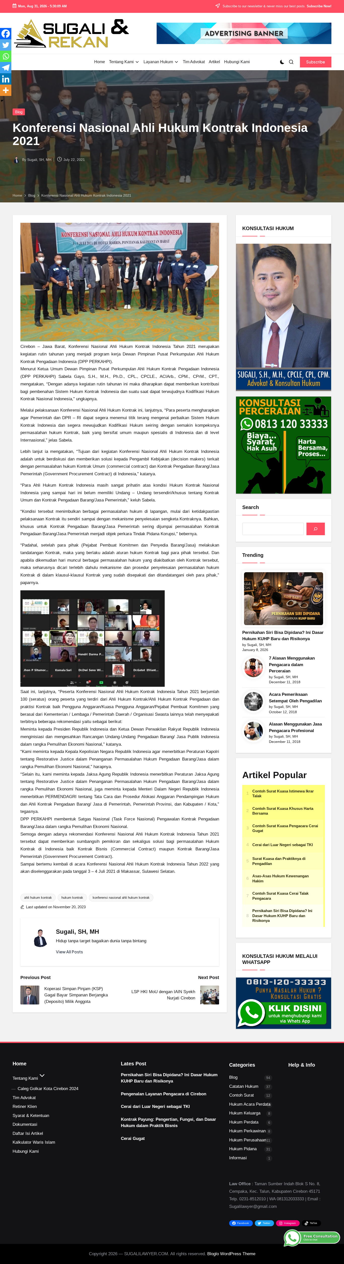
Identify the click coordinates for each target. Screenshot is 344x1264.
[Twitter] (5, 45)
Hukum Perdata (243, 1122)
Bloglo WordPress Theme (231, 1253)
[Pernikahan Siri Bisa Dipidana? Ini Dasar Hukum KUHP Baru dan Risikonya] (283, 598)
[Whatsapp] (5, 56)
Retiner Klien (25, 1106)
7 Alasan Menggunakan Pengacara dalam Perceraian (292, 664)
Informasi (238, 1157)
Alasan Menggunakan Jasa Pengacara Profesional (295, 727)
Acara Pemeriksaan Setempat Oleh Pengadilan (295, 697)
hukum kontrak (72, 897)
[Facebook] (5, 33)
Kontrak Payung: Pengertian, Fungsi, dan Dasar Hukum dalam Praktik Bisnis (168, 1122)
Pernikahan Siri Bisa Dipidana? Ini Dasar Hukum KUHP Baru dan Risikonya (283, 635)
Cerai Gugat (133, 1138)
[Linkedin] (5, 79)
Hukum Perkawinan (247, 1131)
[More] (5, 90)
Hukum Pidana (243, 1148)
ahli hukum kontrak (38, 897)
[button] (315, 62)
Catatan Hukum (243, 1086)
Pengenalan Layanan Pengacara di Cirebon (163, 1094)
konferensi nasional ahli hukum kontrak (121, 897)
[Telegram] (5, 67)
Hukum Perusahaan (247, 1140)
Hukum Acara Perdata (249, 1104)
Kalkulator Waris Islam (34, 1142)
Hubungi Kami (26, 1151)
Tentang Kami (25, 1078)
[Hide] (2, 101)
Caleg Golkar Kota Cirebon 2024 (48, 1088)
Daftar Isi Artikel (28, 1133)
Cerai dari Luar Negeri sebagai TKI (155, 1106)
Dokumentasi (25, 1124)
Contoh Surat (241, 1095)
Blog (18, 112)
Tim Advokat (24, 1097)
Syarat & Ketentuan (31, 1115)
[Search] (315, 529)
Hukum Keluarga (244, 1113)
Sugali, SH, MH (77, 931)
